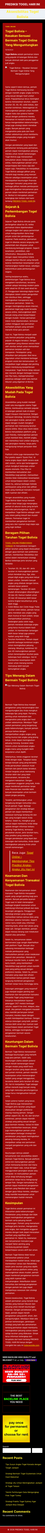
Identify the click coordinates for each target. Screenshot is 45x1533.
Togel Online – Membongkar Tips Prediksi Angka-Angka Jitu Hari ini (23, 861)
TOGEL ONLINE (10, 26)
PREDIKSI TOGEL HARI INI (26, 1530)
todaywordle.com (31, 1345)
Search (6, 1446)
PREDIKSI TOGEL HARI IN (24, 201)
